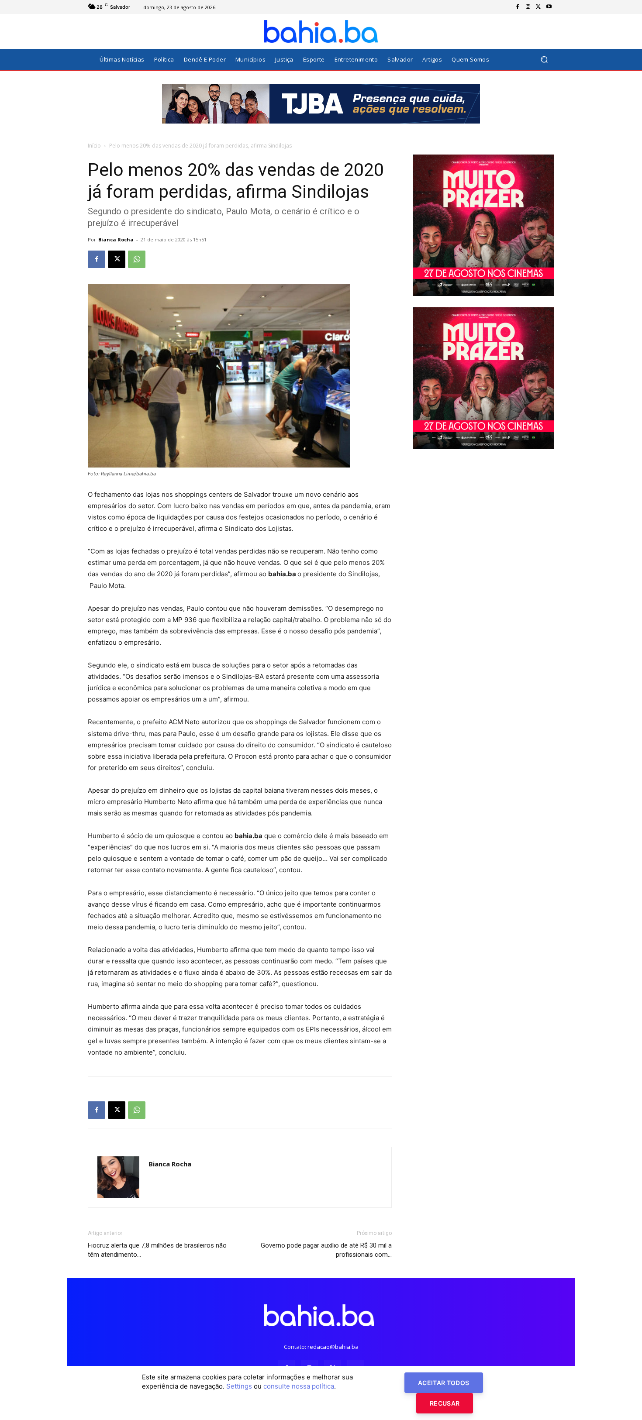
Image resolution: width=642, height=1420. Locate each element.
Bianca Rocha (116, 239)
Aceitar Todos (443, 1382)
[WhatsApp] (136, 259)
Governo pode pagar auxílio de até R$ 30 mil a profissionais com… (326, 1249)
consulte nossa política (298, 1386)
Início (94, 145)
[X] (538, 7)
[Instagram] (528, 7)
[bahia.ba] (321, 31)
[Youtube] (549, 7)
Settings (239, 1386)
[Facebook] (517, 7)
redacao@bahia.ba (333, 1347)
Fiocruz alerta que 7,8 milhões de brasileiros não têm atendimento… (157, 1249)
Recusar (444, 1403)
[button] (544, 59)
